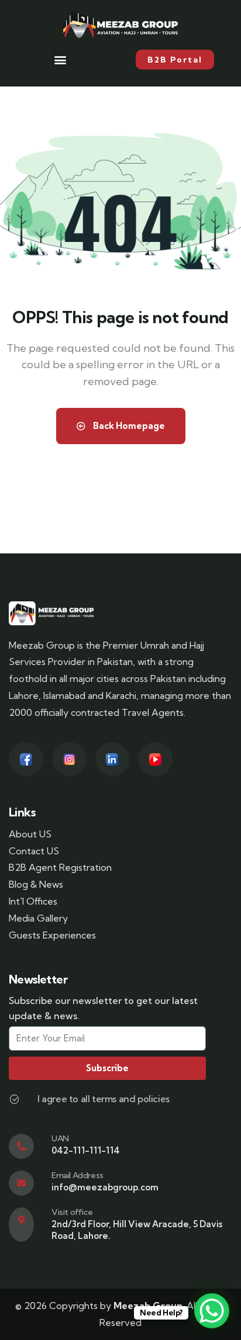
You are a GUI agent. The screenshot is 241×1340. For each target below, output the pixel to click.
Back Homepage (128, 425)
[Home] (51, 613)
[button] (60, 59)
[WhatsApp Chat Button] (211, 1310)
